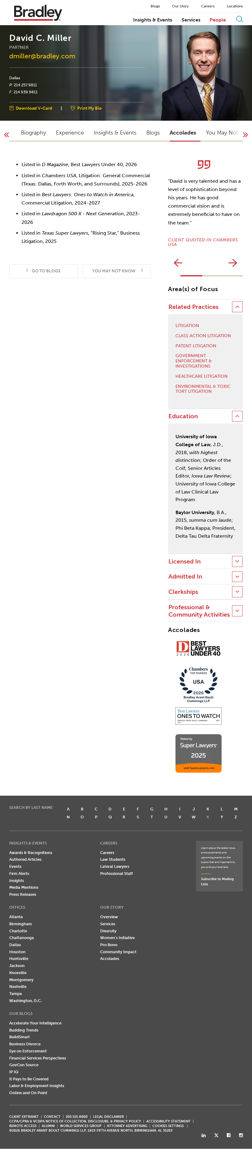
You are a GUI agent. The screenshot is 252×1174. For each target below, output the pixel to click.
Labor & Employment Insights (36, 1085)
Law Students (112, 859)
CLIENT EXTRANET (24, 1117)
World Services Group (80, 1126)
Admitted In (185, 576)
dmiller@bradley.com (42, 56)
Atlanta (16, 917)
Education (183, 416)
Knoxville (17, 972)
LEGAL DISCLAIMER (108, 1117)
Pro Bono (108, 944)
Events (15, 866)
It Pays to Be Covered (29, 1079)
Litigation (187, 325)
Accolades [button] (183, 132)
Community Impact (118, 952)
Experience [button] (70, 132)
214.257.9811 (25, 84)
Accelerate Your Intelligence (35, 1023)
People (218, 20)
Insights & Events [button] (115, 132)
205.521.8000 (77, 1117)
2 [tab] (207, 275)
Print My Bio (89, 108)
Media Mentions (23, 887)
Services (191, 20)
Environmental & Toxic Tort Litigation (202, 389)
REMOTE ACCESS (23, 1126)
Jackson (17, 965)
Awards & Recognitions (30, 852)
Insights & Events (152, 20)
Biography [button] (33, 132)
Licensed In (184, 561)
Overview (109, 917)
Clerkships (183, 591)
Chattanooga (21, 937)
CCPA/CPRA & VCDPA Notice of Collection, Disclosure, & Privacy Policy (75, 1121)
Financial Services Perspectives (37, 1058)
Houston (17, 952)
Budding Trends (23, 1030)
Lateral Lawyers (114, 866)
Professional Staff (116, 873)
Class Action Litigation (203, 335)
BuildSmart (19, 1037)
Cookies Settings (168, 1126)
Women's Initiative (117, 937)
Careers (208, 6)
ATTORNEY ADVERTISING (127, 1126)
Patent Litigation (195, 346)
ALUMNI (48, 1126)
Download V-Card (34, 108)
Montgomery (21, 979)
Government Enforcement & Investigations (193, 361)
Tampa (15, 993)
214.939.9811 (25, 91)
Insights (16, 880)
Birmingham (20, 924)
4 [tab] (228, 275)
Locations (235, 6)
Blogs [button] (153, 132)
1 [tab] (191, 275)
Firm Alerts (19, 873)
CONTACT (52, 1117)
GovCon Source (23, 1065)
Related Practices (193, 306)
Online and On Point (28, 1092)
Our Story (180, 6)
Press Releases (22, 894)
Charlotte (18, 931)
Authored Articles (25, 859)
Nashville (17, 986)
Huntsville (18, 958)
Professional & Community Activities (199, 611)
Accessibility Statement (168, 1121)
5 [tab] (239, 275)
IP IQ (13, 1072)
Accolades (109, 958)
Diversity (108, 931)
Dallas (14, 78)
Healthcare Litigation (201, 376)
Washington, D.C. (25, 1000)
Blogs (155, 6)
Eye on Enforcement (28, 1051)
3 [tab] (218, 275)
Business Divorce (25, 1044)
